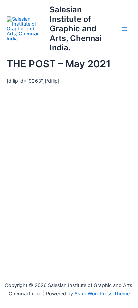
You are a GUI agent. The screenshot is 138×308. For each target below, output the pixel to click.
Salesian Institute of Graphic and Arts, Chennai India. (76, 29)
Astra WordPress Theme (102, 293)
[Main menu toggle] (124, 29)
